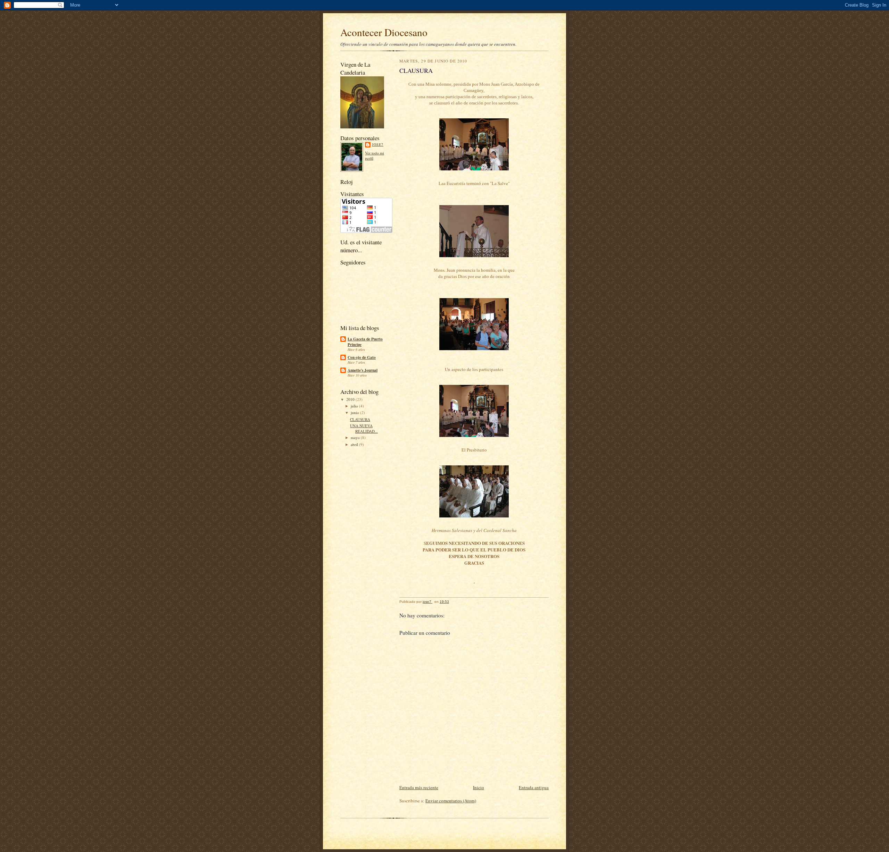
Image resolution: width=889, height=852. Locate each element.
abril (355, 444)
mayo (356, 437)
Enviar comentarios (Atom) (450, 801)
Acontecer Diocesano (383, 32)
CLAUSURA (360, 419)
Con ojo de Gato (362, 357)
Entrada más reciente (418, 787)
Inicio (478, 787)
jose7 (377, 144)
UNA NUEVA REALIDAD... (364, 428)
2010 (351, 399)
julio (355, 405)
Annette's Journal (362, 370)
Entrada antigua (534, 787)
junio (355, 412)
